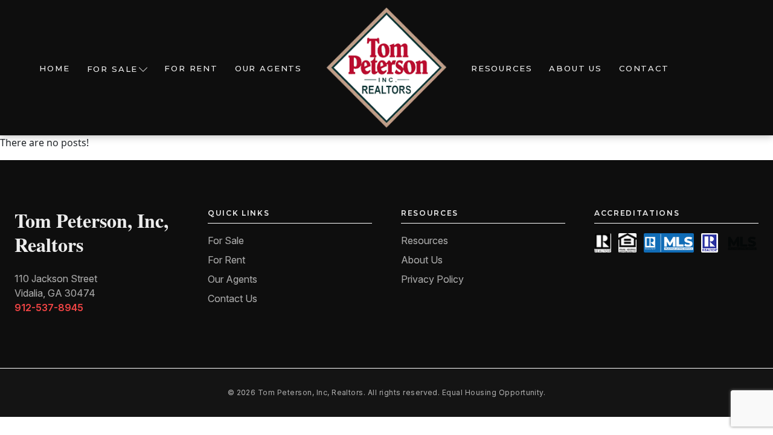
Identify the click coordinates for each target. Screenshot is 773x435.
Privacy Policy (432, 279)
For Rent (191, 68)
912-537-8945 (48, 307)
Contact (644, 68)
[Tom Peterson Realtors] (386, 67)
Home (54, 68)
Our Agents (268, 68)
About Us (575, 68)
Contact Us (232, 298)
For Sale (112, 69)
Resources (501, 68)
